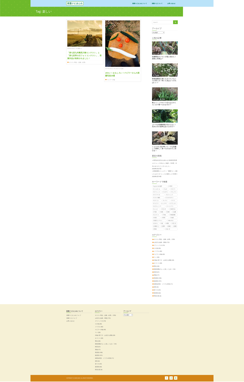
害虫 (165, 215)
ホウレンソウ (157, 206)
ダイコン (156, 200)
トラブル (156, 251)
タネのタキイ (170, 197)
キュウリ (174, 192)
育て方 (174, 223)
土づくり (156, 215)
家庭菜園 (173, 215)
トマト (165, 200)
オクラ (173, 189)
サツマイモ (157, 195)
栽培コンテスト (158, 220)
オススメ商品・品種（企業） (77, 62)
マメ (155, 257)
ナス (174, 200)
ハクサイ (165, 203)
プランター (173, 203)
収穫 (168, 212)
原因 (162, 212)
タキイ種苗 (157, 197)
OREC (171, 186)
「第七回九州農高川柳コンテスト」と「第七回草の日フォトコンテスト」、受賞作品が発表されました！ (84, 55)
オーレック (157, 192)
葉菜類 (156, 293)
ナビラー (156, 203)
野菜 (155, 229)
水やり (156, 223)
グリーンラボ (158, 245)
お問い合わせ (171, 3)
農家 (169, 226)
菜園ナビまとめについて (139, 3)
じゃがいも (157, 189)
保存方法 (173, 209)
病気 (155, 287)
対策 (155, 217)
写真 (155, 212)
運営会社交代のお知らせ (160, 160)
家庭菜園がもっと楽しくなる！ (163, 269)
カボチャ (166, 192)
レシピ (156, 209)
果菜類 (156, 278)
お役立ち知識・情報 (160, 242)
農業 (175, 226)
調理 (164, 226)
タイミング (170, 195)
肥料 (168, 223)
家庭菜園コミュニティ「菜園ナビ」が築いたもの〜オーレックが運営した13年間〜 (165, 172)
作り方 (164, 209)
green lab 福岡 (158, 186)
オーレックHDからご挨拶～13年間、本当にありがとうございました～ (164, 164)
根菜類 (156, 281)
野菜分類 (156, 296)
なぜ (166, 189)
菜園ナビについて (157, 3)
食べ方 (168, 229)
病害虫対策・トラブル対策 (162, 284)
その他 (156, 248)
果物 (155, 275)
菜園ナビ (156, 226)
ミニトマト (170, 206)
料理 (164, 217)
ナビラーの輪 (111, 80)
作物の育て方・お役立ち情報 (162, 260)
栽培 (172, 217)
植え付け (171, 220)
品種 (175, 212)
